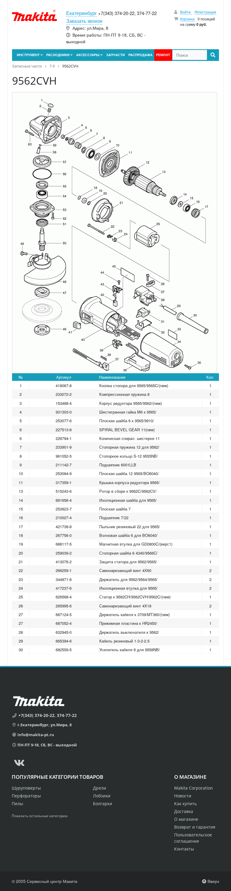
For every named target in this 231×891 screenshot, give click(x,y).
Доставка (183, 811)
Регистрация (205, 11)
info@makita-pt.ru (35, 734)
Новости (182, 796)
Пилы (17, 803)
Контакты (184, 849)
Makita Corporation (193, 788)
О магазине (186, 819)
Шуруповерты (26, 788)
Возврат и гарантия (194, 827)
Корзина (187, 18)
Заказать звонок (84, 20)
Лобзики (101, 796)
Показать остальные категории (40, 815)
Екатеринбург (81, 13)
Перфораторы (26, 796)
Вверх (212, 881)
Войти (186, 11)
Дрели (99, 788)
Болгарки (102, 803)
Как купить (185, 803)
